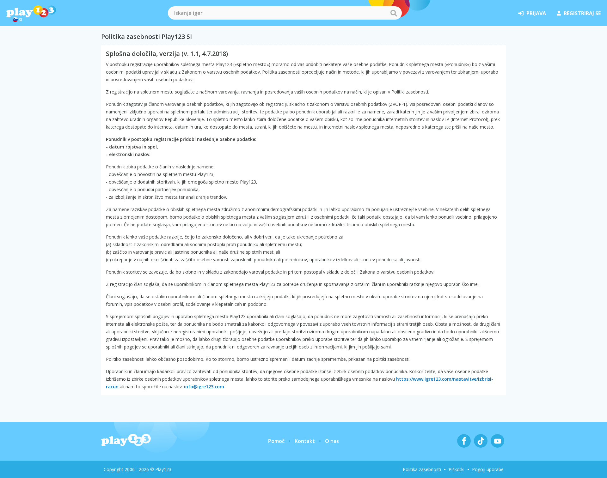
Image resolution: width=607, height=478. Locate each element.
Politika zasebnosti (422, 469)
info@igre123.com (204, 387)
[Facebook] (464, 441)
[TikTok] (480, 441)
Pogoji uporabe (488, 469)
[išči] (393, 13)
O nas (332, 441)
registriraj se (582, 13)
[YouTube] (497, 441)
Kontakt (305, 441)
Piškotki (456, 469)
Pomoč (276, 441)
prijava (536, 13)
